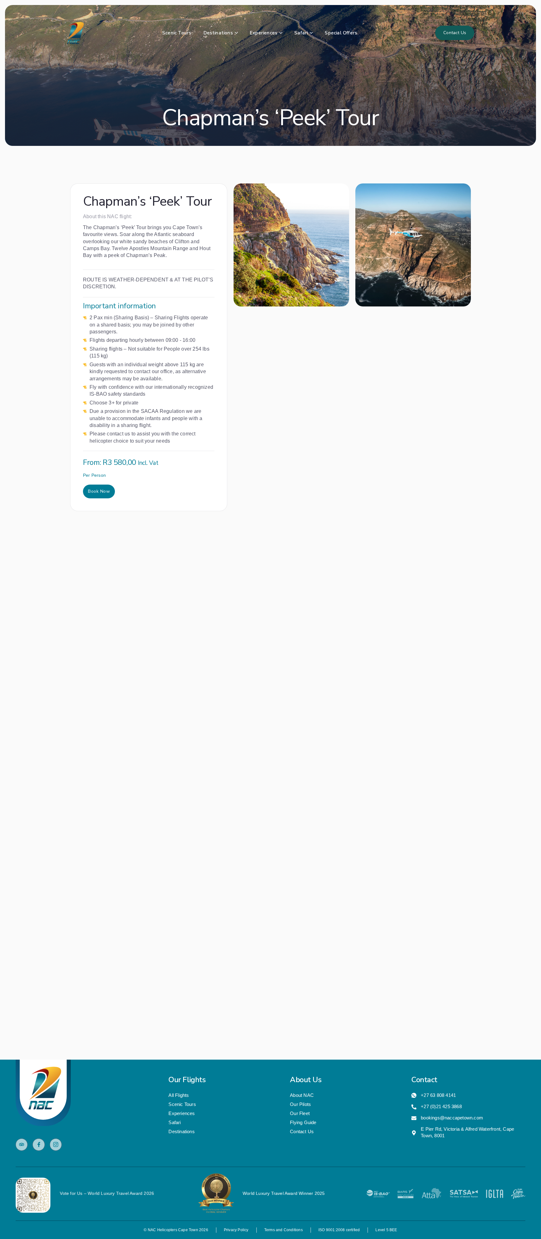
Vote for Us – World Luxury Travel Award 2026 (107, 1193)
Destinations (218, 33)
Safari (301, 33)
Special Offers (341, 33)
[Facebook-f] (38, 1144)
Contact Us (454, 33)
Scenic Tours (176, 33)
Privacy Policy (236, 1230)
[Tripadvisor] (22, 1144)
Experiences (263, 33)
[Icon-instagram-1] (56, 1144)
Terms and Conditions (283, 1230)
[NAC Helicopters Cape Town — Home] (75, 33)
